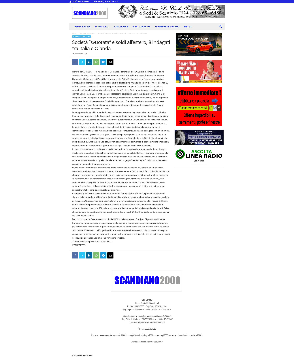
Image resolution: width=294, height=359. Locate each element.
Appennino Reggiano (167, 26)
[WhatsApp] (96, 62)
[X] (82, 62)
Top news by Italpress (87, 33)
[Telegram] (103, 62)
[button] (220, 26)
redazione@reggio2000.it (152, 342)
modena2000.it (196, 335)
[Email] (110, 62)
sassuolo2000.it (120, 335)
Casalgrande (120, 26)
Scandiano (101, 26)
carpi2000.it (165, 335)
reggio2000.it (135, 335)
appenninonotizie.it (180, 335)
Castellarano (141, 26)
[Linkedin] (89, 62)
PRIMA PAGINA (82, 26)
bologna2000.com (150, 335)
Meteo (187, 26)
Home (74, 33)
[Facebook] (75, 62)
